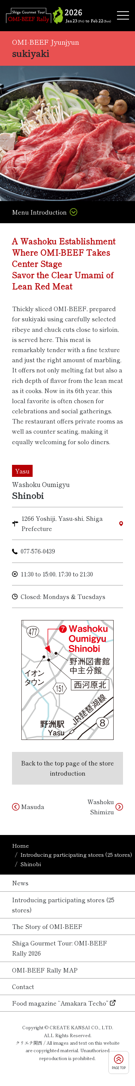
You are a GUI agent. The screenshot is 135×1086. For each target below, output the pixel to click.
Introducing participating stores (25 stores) (76, 854)
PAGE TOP (119, 1068)
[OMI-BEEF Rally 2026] (58, 15)
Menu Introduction (39, 211)
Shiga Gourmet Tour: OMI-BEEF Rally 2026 (59, 947)
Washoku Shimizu (100, 806)
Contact (23, 986)
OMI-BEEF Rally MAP (45, 969)
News (20, 882)
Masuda (32, 806)
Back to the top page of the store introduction (67, 767)
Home (20, 845)
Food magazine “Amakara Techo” (60, 1002)
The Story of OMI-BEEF (47, 926)
